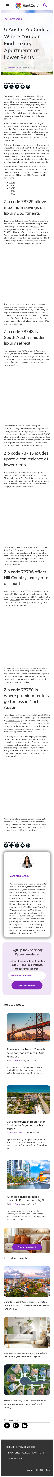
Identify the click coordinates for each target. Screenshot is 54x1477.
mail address (31, 102)
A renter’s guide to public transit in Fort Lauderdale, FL (26, 1198)
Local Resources (13, 19)
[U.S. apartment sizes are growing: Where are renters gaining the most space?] (27, 1347)
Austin (36, 226)
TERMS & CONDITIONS (25, 1447)
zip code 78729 (27, 221)
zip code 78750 (13, 720)
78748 (12, 185)
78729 (12, 182)
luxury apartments (12, 356)
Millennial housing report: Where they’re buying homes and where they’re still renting (25, 1404)
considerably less (20, 172)
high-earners (10, 140)
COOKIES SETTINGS (14, 1459)
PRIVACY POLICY (13, 1453)
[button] (44, 5)
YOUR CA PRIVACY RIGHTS (33, 1453)
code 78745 (14, 472)
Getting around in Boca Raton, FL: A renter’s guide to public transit (26, 1125)
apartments (15, 153)
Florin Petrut (14, 1060)
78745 (12, 188)
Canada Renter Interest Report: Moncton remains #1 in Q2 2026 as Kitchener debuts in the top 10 (26, 1305)
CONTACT (10, 1447)
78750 (12, 194)
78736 (12, 191)
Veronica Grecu (14, 68)
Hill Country (15, 599)
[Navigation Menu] (7, 5)
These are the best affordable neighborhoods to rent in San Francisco (26, 1053)
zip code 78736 (23, 591)
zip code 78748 (20, 351)
